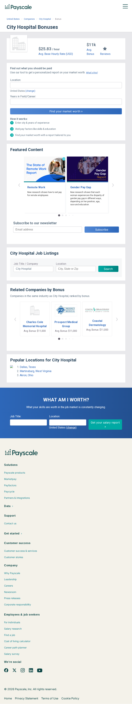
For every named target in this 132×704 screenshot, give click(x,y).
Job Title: (15, 416)
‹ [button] (19, 184)
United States (13, 19)
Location (61, 263)
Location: (15, 80)
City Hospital (45, 19)
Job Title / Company (26, 263)
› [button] (113, 184)
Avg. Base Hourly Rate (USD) (55, 54)
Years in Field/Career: (23, 96)
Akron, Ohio (26, 375)
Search (108, 269)
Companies (29, 19)
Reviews (105, 54)
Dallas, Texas (28, 367)
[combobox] (66, 85)
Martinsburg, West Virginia (35, 371)
